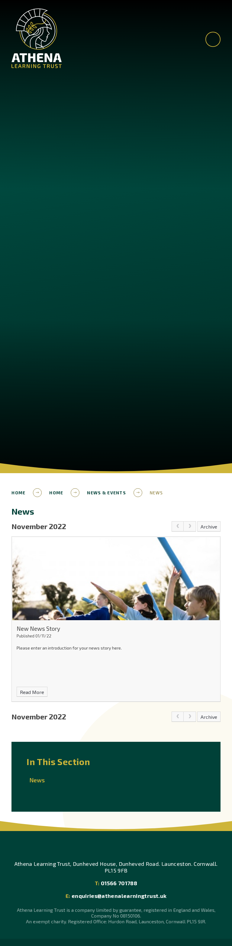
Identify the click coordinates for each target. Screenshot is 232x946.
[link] (178, 526)
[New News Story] (115, 578)
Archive (209, 526)
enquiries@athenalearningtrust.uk (116, 895)
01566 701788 (116, 883)
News (156, 492)
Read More (32, 692)
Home (18, 492)
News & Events (106, 492)
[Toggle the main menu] (213, 39)
